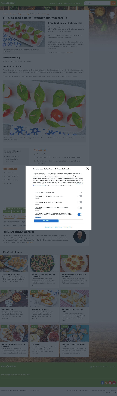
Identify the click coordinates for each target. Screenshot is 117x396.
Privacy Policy (68, 227)
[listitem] (58, 192)
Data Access (58, 227)
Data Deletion (49, 227)
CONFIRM (46, 221)
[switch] (80, 196)
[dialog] (58, 198)
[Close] (88, 169)
